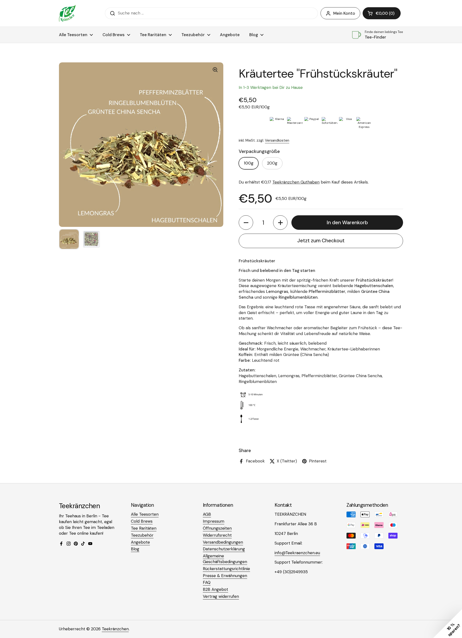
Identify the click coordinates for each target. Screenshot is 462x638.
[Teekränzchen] (67, 13)
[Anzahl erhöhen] (280, 222)
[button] (382, 13)
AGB (207, 514)
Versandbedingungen (223, 542)
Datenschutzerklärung (224, 549)
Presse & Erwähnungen (225, 575)
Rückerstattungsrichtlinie (226, 568)
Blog (135, 549)
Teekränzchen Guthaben (296, 182)
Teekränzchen (115, 628)
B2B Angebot (215, 589)
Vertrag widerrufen (221, 596)
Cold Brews (142, 521)
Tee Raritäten (143, 528)
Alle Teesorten (145, 514)
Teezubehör (142, 535)
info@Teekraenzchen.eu (297, 552)
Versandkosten (277, 140)
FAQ (207, 582)
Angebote (140, 542)
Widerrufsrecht (217, 535)
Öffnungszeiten (217, 528)
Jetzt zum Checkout (321, 240)
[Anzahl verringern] (246, 222)
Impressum (213, 521)
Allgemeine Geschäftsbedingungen (225, 558)
